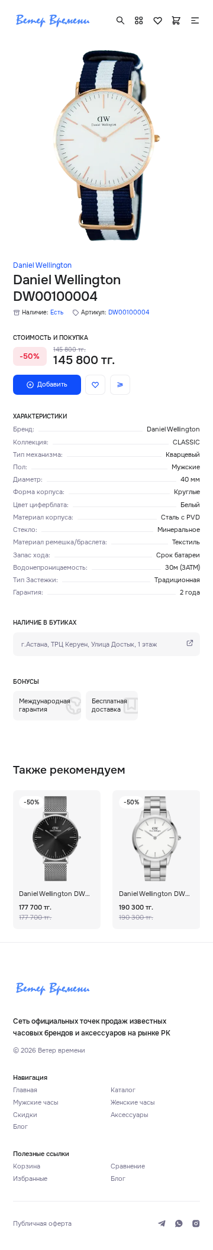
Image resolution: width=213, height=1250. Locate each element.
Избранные (30, 1179)
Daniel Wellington (42, 266)
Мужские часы (35, 1102)
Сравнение (128, 1166)
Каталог (123, 1090)
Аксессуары (129, 1115)
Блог (20, 1127)
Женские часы (132, 1102)
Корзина (26, 1166)
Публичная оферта (42, 1224)
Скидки (25, 1115)
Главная (25, 1090)
